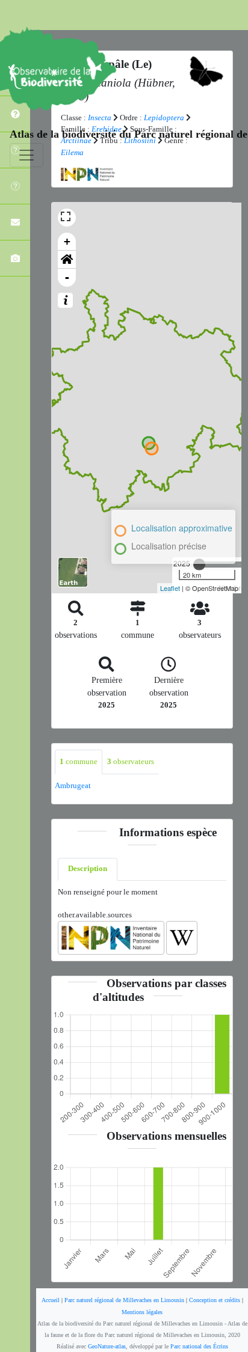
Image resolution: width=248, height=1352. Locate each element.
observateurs (130, 761)
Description (87, 868)
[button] (67, 260)
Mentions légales (142, 1312)
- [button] (67, 277)
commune (79, 761)
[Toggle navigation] (26, 155)
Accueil (51, 1300)
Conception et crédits (214, 1300)
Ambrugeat (73, 786)
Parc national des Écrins (199, 1346)
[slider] (199, 564)
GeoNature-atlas (107, 1346)
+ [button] (67, 241)
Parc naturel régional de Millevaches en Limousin (124, 1300)
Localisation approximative (181, 528)
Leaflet (170, 588)
